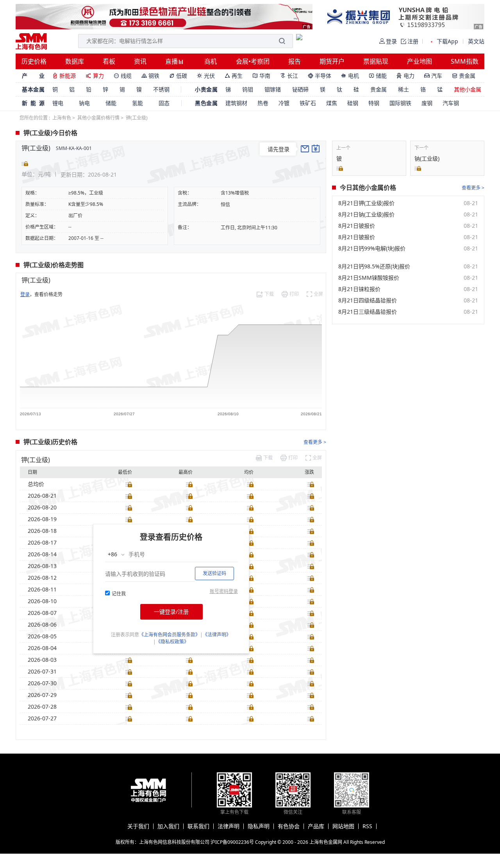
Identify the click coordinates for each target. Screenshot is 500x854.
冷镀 (284, 103)
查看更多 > (315, 442)
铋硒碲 (300, 89)
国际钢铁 (400, 103)
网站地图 (343, 826)
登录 (25, 294)
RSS (367, 826)
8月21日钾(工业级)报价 (366, 203)
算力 (95, 75)
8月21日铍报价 (356, 226)
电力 (405, 75)
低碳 (178, 75)
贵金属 (463, 75)
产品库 (316, 826)
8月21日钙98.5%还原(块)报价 (374, 266)
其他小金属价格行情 (98, 117)
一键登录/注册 (171, 611)
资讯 (140, 61)
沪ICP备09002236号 (232, 842)
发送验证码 (214, 573)
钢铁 (150, 75)
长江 (289, 75)
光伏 (206, 75)
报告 (294, 61)
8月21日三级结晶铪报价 (367, 312)
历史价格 (33, 61)
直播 (172, 61)
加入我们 (168, 826)
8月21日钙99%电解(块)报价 (371, 248)
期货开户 (332, 61)
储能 (378, 75)
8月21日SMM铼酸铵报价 (368, 278)
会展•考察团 (253, 61)
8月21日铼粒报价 (359, 289)
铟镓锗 (272, 89)
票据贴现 (375, 61)
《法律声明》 (217, 634)
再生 (234, 75)
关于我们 (138, 826)
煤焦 (331, 103)
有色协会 (289, 826)
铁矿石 (308, 103)
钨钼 (247, 89)
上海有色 (61, 117)
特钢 (373, 103)
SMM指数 (465, 61)
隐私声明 (259, 826)
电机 (350, 75)
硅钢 (352, 103)
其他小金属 (467, 89)
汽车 (433, 75)
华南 (261, 75)
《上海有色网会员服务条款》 (169, 634)
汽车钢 (451, 103)
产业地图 (419, 61)
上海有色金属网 (325, 842)
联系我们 (198, 826)
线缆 (123, 75)
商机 (210, 61)
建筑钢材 (236, 103)
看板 (109, 61)
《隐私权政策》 (172, 641)
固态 (164, 103)
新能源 (64, 75)
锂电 (57, 103)
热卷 (262, 103)
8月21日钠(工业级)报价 (366, 214)
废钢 (426, 103)
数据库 (74, 61)
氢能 (137, 103)
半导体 (319, 75)
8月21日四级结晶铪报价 (367, 300)
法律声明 (228, 826)
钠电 (84, 103)
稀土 (403, 89)
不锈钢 (161, 89)
